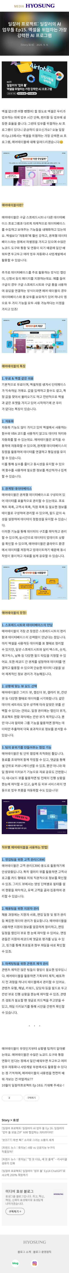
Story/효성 (27, 44)
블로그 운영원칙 (42, 1252)
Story (6, 1120)
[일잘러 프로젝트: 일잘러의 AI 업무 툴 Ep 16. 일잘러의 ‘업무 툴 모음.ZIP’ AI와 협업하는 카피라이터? (33, 1130)
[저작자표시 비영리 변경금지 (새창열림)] (44, 1097)
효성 (16, 1120)
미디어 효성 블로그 (20, 1191)
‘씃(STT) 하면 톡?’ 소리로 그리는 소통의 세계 (28, 1140)
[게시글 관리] (18, 1098)
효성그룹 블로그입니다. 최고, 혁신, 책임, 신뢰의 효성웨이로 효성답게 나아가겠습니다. (25, 1199)
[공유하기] (13, 1098)
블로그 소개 (24, 1252)
